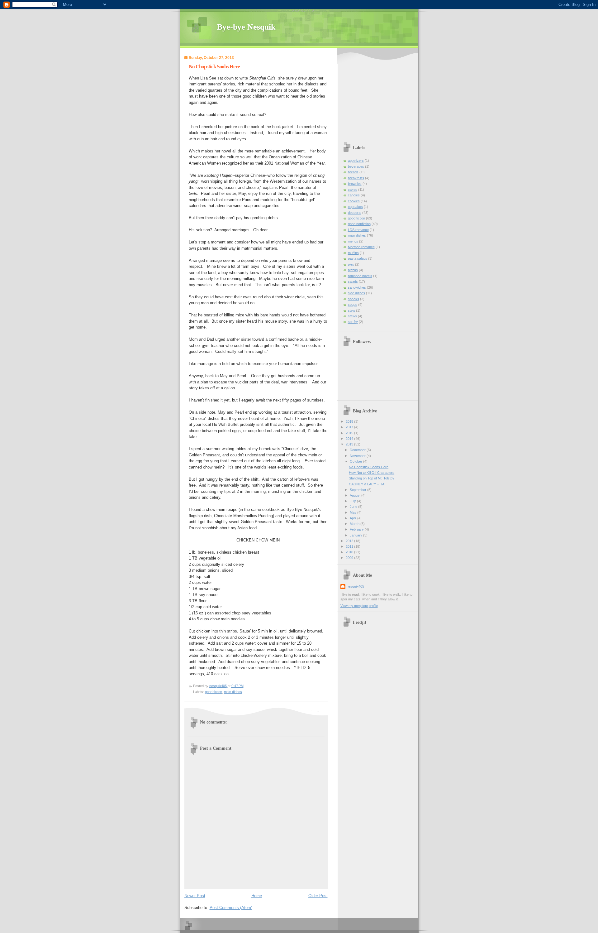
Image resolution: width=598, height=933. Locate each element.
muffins (353, 253)
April (353, 518)
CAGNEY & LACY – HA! (367, 484)
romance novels (360, 276)
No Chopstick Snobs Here (368, 467)
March (355, 524)
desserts (354, 212)
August (355, 495)
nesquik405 (355, 586)
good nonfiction (359, 224)
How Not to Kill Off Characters (371, 472)
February (357, 529)
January (356, 535)
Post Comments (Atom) (231, 907)
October (356, 461)
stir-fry (353, 322)
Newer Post (194, 895)
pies (351, 264)
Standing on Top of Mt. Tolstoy (371, 478)
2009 (350, 558)
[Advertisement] (379, 93)
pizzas (353, 270)
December (358, 450)
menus (353, 241)
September (358, 490)
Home (256, 895)
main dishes (233, 692)
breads (353, 172)
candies (354, 195)
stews (352, 316)
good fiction (213, 692)
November (358, 456)
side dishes (356, 293)
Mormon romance (361, 247)
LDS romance (358, 230)
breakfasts (356, 178)
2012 (350, 541)
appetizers (356, 160)
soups (352, 304)
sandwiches (357, 287)
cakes (352, 189)
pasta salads (357, 258)
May (353, 512)
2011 (350, 546)
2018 (350, 421)
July (353, 501)
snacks (353, 299)
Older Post (318, 895)
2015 (350, 433)
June (354, 506)
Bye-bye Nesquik (246, 26)
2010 (350, 552)
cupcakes (355, 207)
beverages (356, 166)
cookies (354, 201)
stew (351, 310)
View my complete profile (359, 606)
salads (353, 281)
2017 (350, 427)
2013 (350, 444)
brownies (355, 183)
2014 (350, 438)
